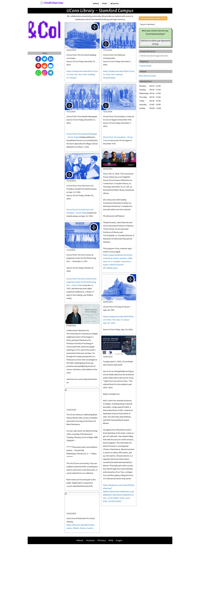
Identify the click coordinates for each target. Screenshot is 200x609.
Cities (105, 4)
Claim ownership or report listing (153, 18)
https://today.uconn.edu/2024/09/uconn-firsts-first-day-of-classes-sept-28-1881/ (118, 319)
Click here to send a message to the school (154, 56)
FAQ (111, 540)
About (80, 540)
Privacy (102, 540)
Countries (115, 4)
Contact (91, 540)
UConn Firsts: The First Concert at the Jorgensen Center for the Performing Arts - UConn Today (81, 282)
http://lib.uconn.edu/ (147, 76)
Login (119, 540)
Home (97, 4)
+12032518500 (145, 66)
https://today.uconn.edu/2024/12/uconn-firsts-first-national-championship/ (118, 74)
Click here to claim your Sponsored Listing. (155, 42)
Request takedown (147, 24)
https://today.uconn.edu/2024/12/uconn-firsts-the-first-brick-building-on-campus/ (82, 74)
